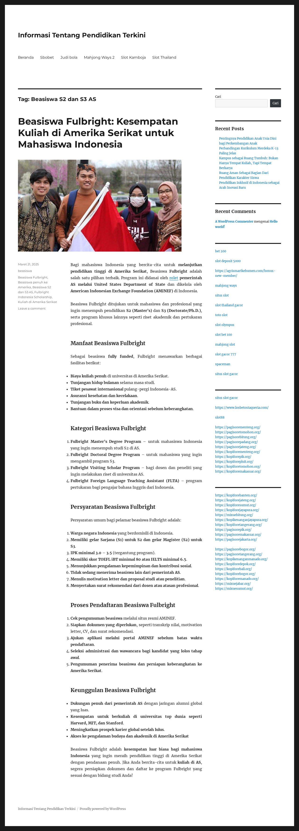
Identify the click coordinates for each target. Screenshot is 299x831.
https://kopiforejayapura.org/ (237, 510)
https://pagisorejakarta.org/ (236, 540)
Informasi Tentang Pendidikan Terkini (82, 35)
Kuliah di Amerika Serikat (37, 302)
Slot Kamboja (133, 57)
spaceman (222, 364)
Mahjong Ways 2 (99, 57)
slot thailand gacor (229, 305)
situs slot (222, 295)
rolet (173, 277)
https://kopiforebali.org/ (233, 569)
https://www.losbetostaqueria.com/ (242, 408)
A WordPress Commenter (234, 222)
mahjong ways (226, 286)
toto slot (221, 315)
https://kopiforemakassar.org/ (238, 471)
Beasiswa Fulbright (32, 277)
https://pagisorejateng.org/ (235, 447)
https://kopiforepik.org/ (233, 457)
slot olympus (224, 325)
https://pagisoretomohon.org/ (238, 432)
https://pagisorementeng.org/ (237, 427)
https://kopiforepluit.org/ (234, 462)
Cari (218, 97)
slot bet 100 (223, 335)
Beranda (26, 57)
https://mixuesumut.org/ (234, 589)
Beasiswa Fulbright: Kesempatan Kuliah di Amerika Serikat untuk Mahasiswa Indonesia (98, 133)
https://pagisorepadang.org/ (236, 442)
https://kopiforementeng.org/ (237, 452)
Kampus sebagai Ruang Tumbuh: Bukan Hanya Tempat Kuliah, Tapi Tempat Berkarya (248, 163)
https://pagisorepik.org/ (233, 530)
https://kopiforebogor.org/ (235, 574)
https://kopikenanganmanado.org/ (241, 559)
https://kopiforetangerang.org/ (238, 525)
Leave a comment (32, 308)
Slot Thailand (164, 57)
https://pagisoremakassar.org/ (238, 535)
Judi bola (69, 57)
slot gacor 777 (225, 354)
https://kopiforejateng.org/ (235, 500)
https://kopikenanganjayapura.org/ (241, 520)
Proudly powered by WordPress (103, 809)
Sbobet (47, 57)
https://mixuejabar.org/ (233, 584)
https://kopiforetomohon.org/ (238, 467)
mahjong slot (225, 345)
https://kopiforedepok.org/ (235, 564)
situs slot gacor (226, 374)
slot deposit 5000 (228, 261)
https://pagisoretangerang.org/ (238, 554)
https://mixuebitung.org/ (234, 515)
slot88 (219, 417)
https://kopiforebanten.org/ (236, 495)
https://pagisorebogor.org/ (235, 549)
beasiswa (25, 271)
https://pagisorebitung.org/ (236, 437)
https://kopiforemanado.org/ (237, 579)
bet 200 (220, 251)
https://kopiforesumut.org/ (235, 505)
